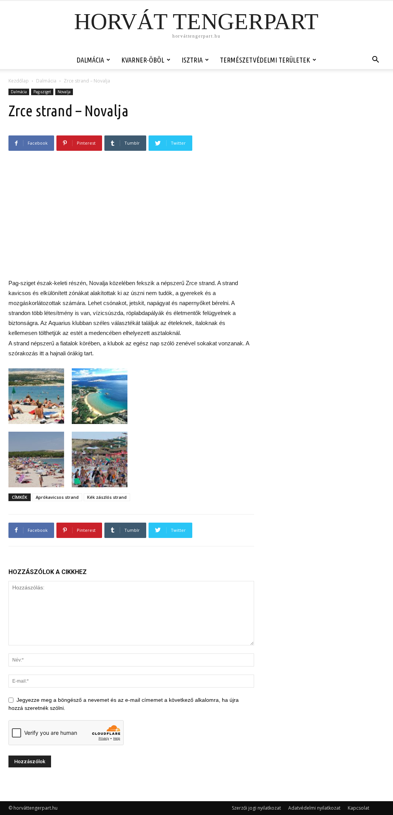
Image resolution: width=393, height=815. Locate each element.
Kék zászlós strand (107, 497)
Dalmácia (90, 60)
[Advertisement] (131, 218)
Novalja (64, 91)
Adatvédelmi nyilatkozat (314, 808)
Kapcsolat (358, 808)
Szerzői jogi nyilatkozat (256, 808)
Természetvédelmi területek (265, 60)
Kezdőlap (18, 81)
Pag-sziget (42, 91)
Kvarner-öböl (142, 60)
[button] (375, 60)
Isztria (192, 60)
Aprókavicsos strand (57, 497)
